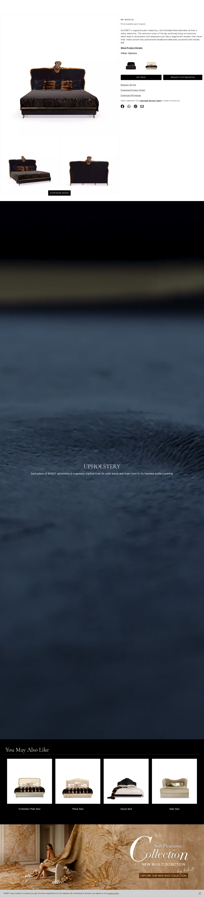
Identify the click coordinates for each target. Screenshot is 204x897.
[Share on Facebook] (122, 106)
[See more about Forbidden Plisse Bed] (130, 63)
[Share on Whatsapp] (129, 106)
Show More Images (59, 193)
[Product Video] (102, 860)
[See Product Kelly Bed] (174, 781)
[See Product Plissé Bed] (77, 781)
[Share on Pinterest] (135, 106)
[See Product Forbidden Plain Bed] (29, 781)
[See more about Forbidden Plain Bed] (151, 63)
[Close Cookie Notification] (200, 893)
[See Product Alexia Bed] (126, 781)
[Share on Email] (142, 106)
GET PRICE (141, 77)
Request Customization (183, 77)
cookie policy (113, 893)
